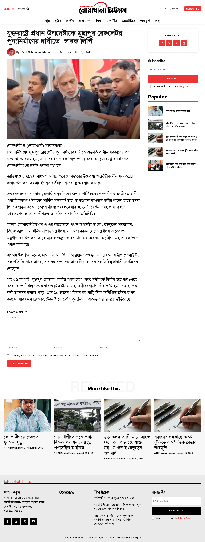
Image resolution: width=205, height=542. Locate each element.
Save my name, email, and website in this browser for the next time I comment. (55, 355)
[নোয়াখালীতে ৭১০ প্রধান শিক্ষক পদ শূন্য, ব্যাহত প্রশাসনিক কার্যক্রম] (155, 124)
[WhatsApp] (184, 43)
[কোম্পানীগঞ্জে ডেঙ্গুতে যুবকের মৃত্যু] (155, 111)
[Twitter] (169, 43)
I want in (171, 78)
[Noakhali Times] (103, 8)
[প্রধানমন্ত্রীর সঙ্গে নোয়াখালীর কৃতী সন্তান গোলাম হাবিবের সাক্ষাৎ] (155, 165)
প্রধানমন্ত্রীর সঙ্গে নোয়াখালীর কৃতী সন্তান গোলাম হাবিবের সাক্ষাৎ (180, 165)
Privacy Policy (184, 86)
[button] (24, 8)
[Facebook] (162, 43)
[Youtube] (33, 521)
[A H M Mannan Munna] (11, 52)
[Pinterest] (176, 43)
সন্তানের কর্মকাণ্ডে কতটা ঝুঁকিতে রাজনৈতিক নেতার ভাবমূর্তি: (182, 152)
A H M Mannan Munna (36, 52)
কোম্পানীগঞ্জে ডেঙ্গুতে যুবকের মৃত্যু (178, 110)
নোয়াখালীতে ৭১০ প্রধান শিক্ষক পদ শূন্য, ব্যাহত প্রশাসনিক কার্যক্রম (180, 124)
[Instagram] (16, 521)
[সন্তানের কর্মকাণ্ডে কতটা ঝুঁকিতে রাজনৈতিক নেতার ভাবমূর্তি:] (155, 152)
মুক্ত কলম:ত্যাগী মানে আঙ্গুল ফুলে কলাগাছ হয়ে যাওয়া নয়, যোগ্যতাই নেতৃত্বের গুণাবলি (181, 138)
